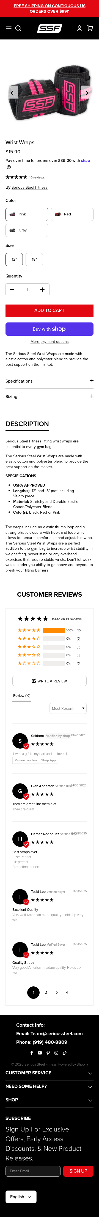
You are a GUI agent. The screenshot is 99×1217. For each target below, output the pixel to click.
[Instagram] (56, 1053)
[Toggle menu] (9, 28)
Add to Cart (49, 310)
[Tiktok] (64, 1053)
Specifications (19, 381)
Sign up (78, 1171)
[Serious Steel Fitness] (50, 28)
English (17, 1197)
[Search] (21, 28)
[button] (29, 630)
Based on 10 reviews (66, 619)
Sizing (11, 396)
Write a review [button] (52, 681)
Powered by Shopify (73, 1064)
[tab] (27, 424)
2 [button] (46, 992)
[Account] (78, 28)
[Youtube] (40, 1053)
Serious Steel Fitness (30, 187)
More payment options (50, 342)
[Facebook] (31, 1053)
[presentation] (12, 92)
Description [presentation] (27, 424)
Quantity (14, 276)
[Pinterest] (48, 1053)
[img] (42, 744)
